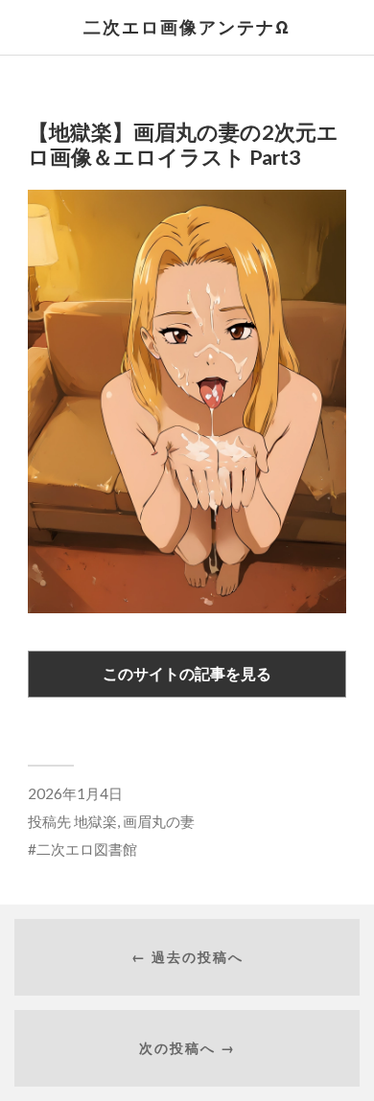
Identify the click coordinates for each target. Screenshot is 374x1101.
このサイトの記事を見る (187, 673)
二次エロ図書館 (86, 849)
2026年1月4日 (75, 793)
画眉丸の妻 (159, 821)
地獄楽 (95, 821)
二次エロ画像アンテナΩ (187, 26)
